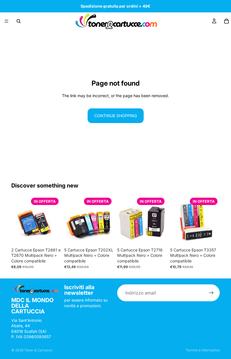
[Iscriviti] (211, 293)
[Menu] (6, 21)
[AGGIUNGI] (52, 236)
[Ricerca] (18, 21)
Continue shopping (115, 115)
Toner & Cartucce (38, 350)
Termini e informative (203, 350)
